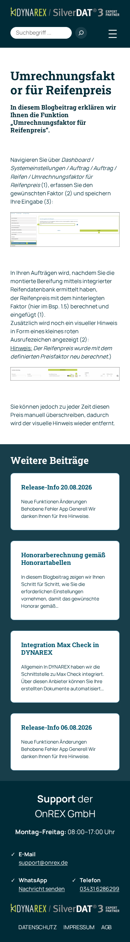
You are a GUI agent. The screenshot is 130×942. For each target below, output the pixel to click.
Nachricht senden (42, 889)
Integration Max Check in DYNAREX (60, 648)
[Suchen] (81, 33)
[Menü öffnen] (113, 34)
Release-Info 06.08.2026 (56, 727)
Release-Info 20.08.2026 (56, 487)
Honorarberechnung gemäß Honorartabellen (63, 559)
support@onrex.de (43, 862)
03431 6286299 (99, 889)
